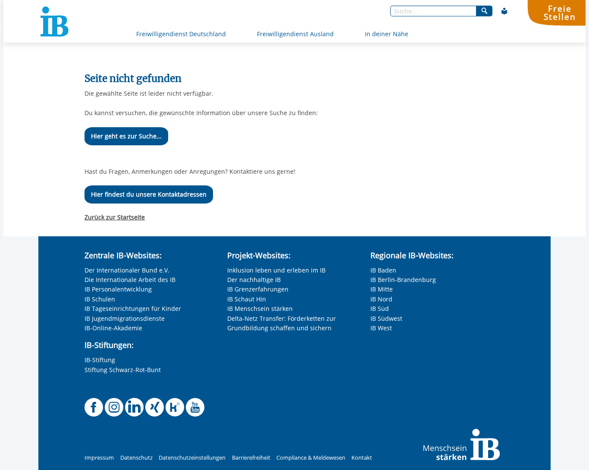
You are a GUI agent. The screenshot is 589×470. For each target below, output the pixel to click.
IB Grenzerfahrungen (257, 289)
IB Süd (379, 308)
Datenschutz (136, 457)
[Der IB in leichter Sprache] (504, 11)
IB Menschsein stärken (260, 308)
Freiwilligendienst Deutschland (181, 34)
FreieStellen (560, 12)
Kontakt (361, 457)
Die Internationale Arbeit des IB (130, 280)
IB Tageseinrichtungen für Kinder (133, 308)
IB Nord (381, 299)
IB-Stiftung (100, 360)
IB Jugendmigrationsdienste (125, 318)
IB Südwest (386, 318)
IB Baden (383, 270)
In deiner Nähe (386, 34)
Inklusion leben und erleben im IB (276, 270)
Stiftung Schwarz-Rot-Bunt (123, 370)
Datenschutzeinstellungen (192, 457)
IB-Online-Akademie (113, 328)
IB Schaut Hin (246, 299)
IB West (381, 328)
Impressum (99, 457)
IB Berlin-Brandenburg (403, 280)
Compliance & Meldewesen (310, 457)
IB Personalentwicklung (118, 289)
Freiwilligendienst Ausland (295, 34)
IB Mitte (381, 289)
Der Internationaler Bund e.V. (127, 270)
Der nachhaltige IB (254, 280)
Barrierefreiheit (251, 457)
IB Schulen (100, 299)
